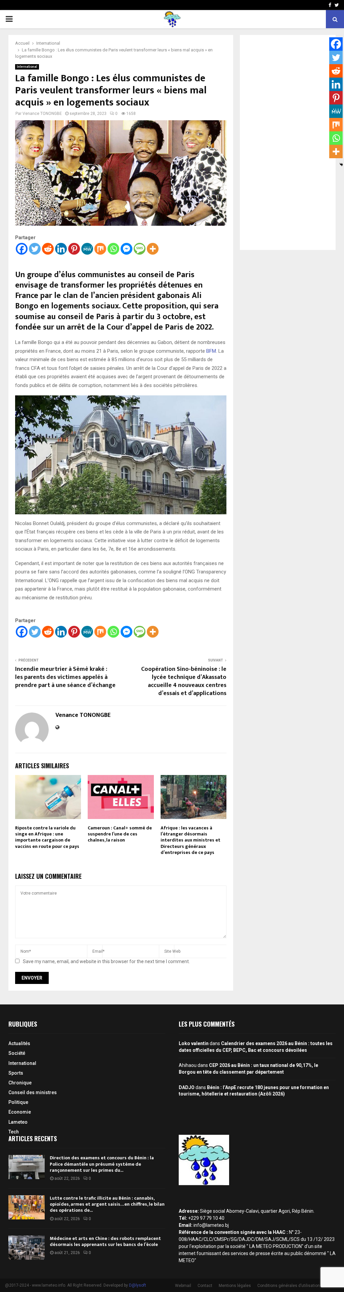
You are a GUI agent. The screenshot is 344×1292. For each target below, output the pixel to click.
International (27, 67)
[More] (153, 249)
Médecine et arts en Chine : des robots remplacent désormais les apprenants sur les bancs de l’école (105, 1241)
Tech (13, 1131)
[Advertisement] (288, 142)
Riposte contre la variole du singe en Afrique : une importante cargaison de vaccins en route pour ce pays (47, 837)
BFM (211, 351)
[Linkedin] (61, 249)
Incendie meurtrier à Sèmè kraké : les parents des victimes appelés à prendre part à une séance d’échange (65, 677)
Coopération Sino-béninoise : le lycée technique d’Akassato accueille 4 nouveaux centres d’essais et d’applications (183, 681)
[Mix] (100, 249)
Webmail (183, 1285)
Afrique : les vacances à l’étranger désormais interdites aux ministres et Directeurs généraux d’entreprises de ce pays (190, 840)
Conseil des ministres (32, 1092)
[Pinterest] (74, 249)
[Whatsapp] (113, 249)
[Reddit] (48, 249)
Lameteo (18, 1122)
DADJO (187, 1087)
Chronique (20, 1082)
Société (16, 1053)
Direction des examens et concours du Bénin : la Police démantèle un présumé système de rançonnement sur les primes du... (102, 1164)
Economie (19, 1112)
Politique (18, 1102)
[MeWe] (87, 249)
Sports (15, 1073)
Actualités (19, 1043)
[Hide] (341, 164)
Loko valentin (194, 1043)
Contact (205, 1285)
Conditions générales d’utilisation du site (295, 1285)
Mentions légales (235, 1285)
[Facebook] (22, 249)
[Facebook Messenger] (126, 249)
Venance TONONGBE (42, 113)
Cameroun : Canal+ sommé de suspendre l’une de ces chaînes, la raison (120, 834)
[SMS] (139, 249)
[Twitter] (35, 249)
